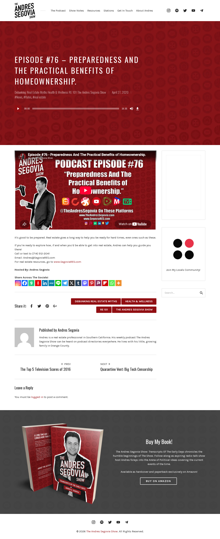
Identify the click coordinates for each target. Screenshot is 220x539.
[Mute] (131, 108)
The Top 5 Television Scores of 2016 (45, 369)
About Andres (144, 10)
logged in (37, 397)
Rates (28, 97)
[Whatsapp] (112, 283)
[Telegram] (65, 283)
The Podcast (58, 10)
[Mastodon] (85, 283)
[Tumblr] (78, 283)
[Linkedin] (45, 283)
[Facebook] (25, 283)
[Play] (18, 108)
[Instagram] (18, 283)
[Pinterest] (92, 283)
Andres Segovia (68, 330)
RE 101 (73, 92)
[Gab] (31, 283)
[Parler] (98, 283)
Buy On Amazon (158, 481)
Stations (109, 10)
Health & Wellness (58, 92)
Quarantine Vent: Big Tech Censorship (126, 369)
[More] (119, 283)
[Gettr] (38, 283)
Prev (67, 364)
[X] (72, 283)
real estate (40, 97)
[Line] (58, 283)
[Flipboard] (105, 283)
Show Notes (76, 10)
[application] (77, 108)
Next (104, 364)
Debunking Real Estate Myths (31, 92)
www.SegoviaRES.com (67, 261)
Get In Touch (125, 10)
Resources (93, 10)
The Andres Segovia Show (91, 92)
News (19, 97)
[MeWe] (51, 283)
